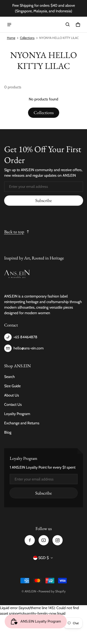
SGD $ (43, 558)
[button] (68, 24)
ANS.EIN (30, 591)
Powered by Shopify (52, 591)
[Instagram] (57, 540)
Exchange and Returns (21, 423)
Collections (27, 38)
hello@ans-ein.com (28, 348)
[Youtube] (44, 540)
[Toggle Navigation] (9, 24)
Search (9, 376)
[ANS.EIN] (43, 24)
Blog (7, 432)
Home (11, 38)
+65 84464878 (25, 337)
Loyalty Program (17, 414)
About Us (11, 395)
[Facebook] (30, 540)
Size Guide (12, 386)
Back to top (14, 232)
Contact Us (13, 404)
